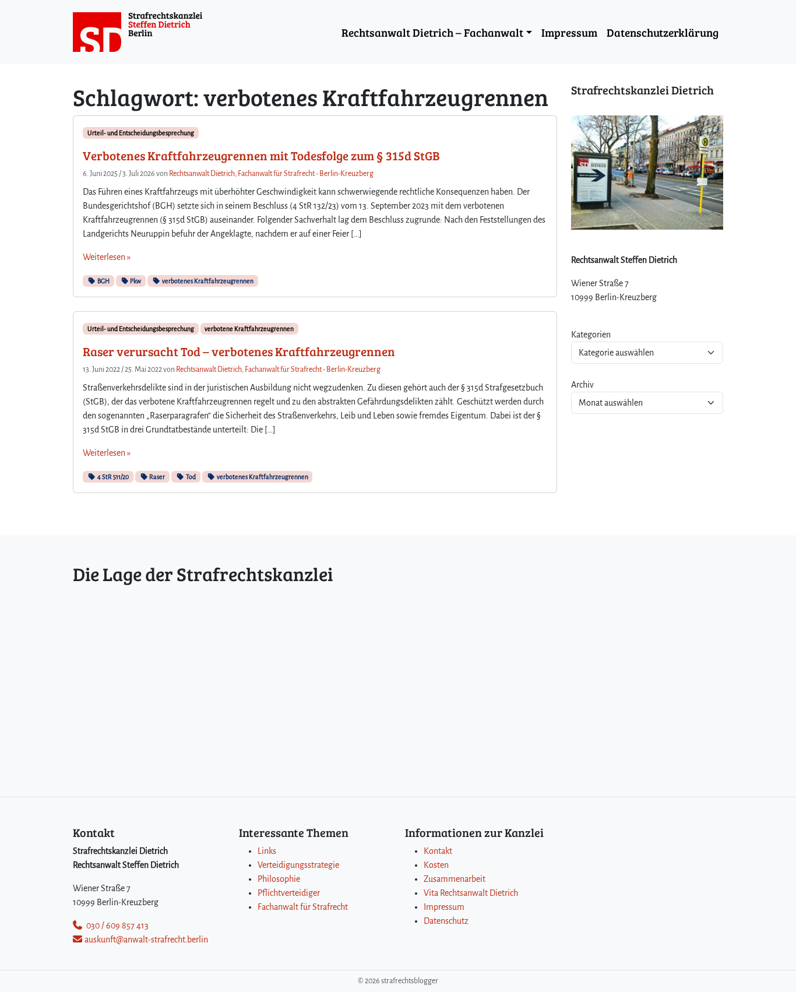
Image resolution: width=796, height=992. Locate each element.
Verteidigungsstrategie (298, 865)
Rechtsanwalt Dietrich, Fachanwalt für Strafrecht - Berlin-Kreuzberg (271, 174)
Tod (190, 476)
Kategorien (591, 334)
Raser (156, 476)
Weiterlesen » (107, 257)
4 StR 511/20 (112, 476)
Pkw (135, 280)
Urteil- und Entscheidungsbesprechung (140, 132)
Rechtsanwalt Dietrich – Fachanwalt (432, 32)
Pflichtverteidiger (289, 893)
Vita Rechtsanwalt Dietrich (471, 893)
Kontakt (438, 851)
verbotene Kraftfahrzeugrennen (249, 328)
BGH (103, 280)
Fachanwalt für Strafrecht (303, 907)
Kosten (436, 865)
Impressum (569, 32)
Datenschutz (446, 921)
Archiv (582, 384)
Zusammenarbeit (454, 879)
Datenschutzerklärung (662, 32)
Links (267, 851)
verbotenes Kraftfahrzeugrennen (207, 280)
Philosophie (279, 879)
